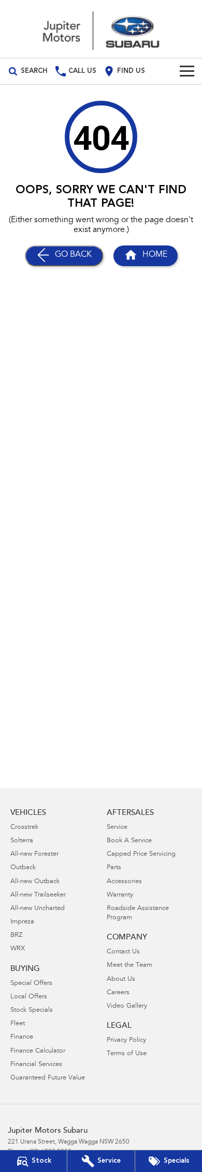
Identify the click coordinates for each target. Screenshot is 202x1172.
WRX (17, 949)
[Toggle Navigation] (187, 71)
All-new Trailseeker (38, 895)
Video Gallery (127, 1006)
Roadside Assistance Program (138, 913)
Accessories (124, 881)
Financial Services (36, 1064)
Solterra (21, 841)
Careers (118, 993)
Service (117, 827)
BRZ (16, 935)
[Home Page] (101, 29)
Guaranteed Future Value (47, 1078)
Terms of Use (127, 1054)
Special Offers (31, 983)
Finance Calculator (37, 1051)
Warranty (120, 895)
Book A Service (129, 841)
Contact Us (123, 952)
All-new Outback (35, 881)
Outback (23, 868)
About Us (121, 979)
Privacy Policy (126, 1040)
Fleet (17, 1024)
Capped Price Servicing (141, 854)
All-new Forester (34, 854)
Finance (21, 1037)
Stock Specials (31, 1010)
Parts (114, 868)
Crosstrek (24, 827)
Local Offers (28, 997)
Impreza (22, 922)
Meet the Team (129, 965)
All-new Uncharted (37, 908)
